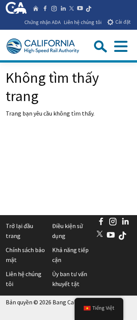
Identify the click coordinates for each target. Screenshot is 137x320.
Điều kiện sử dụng (67, 231)
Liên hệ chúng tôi (83, 22)
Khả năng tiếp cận (70, 255)
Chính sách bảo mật (25, 255)
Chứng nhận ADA (42, 22)
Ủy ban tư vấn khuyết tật (69, 279)
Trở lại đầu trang (19, 231)
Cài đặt (123, 22)
